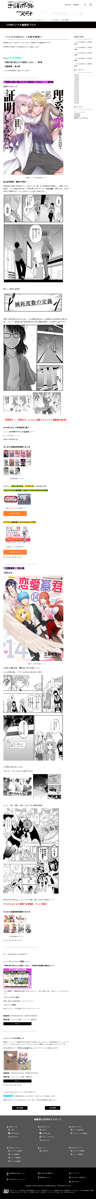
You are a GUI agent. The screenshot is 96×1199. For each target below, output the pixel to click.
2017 (76, 93)
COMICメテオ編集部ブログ (37, 20)
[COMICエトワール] (78, 14)
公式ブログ (14, 1137)
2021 (76, 85)
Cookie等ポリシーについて (17, 1179)
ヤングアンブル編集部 (80, 1133)
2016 (76, 95)
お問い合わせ (75, 1181)
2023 (76, 81)
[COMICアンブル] (60, 14)
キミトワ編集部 (16, 1157)
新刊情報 (77, 114)
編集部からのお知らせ (81, 118)
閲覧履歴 (76, 5)
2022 (76, 83)
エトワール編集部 (16, 1151)
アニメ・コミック (80, 112)
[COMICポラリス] (42, 14)
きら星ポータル (20, 20)
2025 (76, 77)
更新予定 (68, 5)
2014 (76, 99)
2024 (76, 79)
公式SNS (45, 1151)
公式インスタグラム (48, 1137)
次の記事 (52, 1108)
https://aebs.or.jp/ (69, 1192)
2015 (76, 97)
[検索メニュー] (85, 5)
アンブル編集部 (78, 1130)
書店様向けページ (45, 1177)
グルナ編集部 (15, 1154)
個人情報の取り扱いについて (16, 1174)
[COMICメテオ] (24, 14)
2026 (76, 75)
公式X (13, 1130)
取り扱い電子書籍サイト (47, 1173)
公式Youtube (15, 1133)
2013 (76, 101)
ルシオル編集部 (16, 1161)
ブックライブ (75, 1173)
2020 (76, 87)
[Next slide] (81, 13)
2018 (76, 91)
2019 (76, 89)
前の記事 (20, 1108)
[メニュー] (91, 5)
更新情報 (77, 116)
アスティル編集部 (79, 1151)
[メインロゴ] (21, 5)
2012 (76, 103)
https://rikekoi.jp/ (10, 439)
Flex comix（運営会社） (78, 1177)
